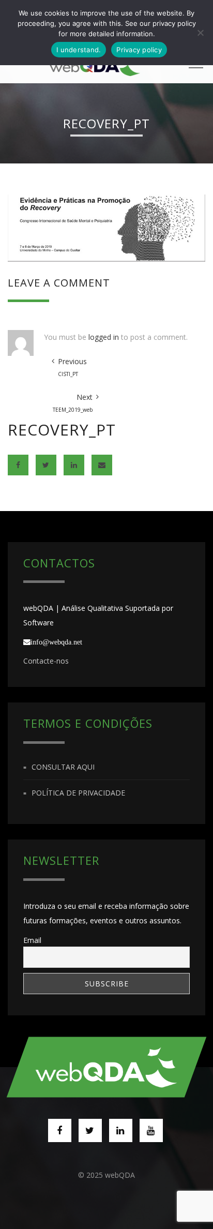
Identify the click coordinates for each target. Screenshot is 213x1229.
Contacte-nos (46, 661)
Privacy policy (139, 50)
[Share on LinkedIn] (74, 465)
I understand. (78, 50)
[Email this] (102, 465)
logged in (103, 337)
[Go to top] (106, 1067)
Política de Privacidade (78, 793)
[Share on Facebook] (18, 465)
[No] (200, 32)
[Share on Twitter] (46, 465)
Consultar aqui (63, 767)
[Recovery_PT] (106, 227)
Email (32, 940)
